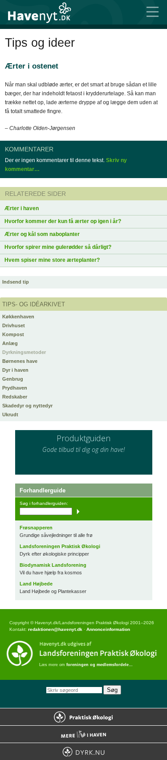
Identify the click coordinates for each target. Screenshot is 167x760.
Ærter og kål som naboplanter (42, 234)
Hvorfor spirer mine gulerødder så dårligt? (57, 247)
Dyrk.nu (83, 751)
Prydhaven (14, 387)
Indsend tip (15, 281)
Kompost (13, 334)
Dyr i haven (15, 370)
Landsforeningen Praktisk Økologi (60, 546)
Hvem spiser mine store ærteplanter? (52, 260)
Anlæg (10, 343)
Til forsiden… (44, 12)
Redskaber (14, 396)
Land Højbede (36, 583)
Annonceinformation (108, 629)
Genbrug (12, 379)
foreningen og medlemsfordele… (99, 664)
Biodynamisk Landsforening (53, 565)
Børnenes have (19, 361)
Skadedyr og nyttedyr (27, 405)
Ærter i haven (21, 208)
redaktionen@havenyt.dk (55, 629)
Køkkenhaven (18, 316)
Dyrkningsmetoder (24, 352)
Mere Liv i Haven (83, 734)
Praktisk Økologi (83, 716)
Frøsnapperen (36, 527)
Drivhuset (13, 325)
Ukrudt (10, 414)
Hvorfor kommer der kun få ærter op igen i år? (62, 221)
